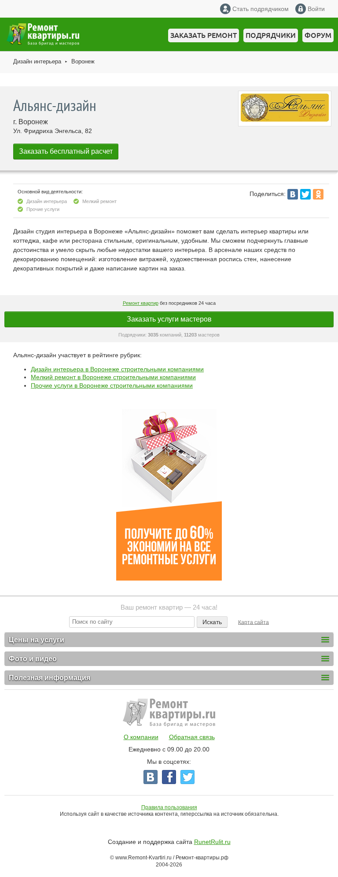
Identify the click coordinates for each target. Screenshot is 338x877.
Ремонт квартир (140, 303)
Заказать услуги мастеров (169, 319)
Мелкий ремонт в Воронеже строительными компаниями (113, 377)
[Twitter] (305, 194)
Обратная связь (192, 736)
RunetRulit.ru (212, 841)
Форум (318, 35)
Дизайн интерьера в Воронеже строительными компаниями (117, 369)
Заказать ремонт (203, 35)
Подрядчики (271, 35)
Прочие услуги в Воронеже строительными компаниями (112, 385)
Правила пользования (169, 807)
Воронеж (83, 61)
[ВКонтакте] (292, 194)
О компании (141, 736)
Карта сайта (253, 622)
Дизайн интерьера (37, 61)
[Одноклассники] (318, 194)
